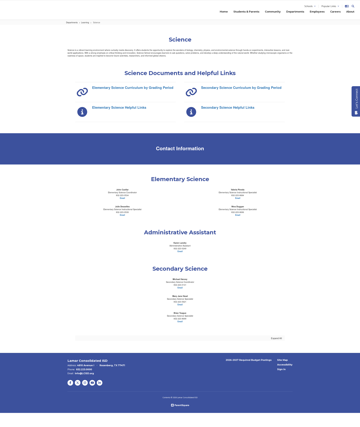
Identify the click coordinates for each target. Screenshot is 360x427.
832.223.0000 (84, 369)
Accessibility (284, 364)
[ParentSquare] (180, 405)
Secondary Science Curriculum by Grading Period (241, 87)
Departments (72, 22)
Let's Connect (356, 98)
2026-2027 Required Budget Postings (249, 360)
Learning (85, 22)
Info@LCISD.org (84, 373)
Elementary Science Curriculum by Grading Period (132, 87)
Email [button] (237, 198)
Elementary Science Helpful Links (119, 107)
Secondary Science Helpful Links (227, 107)
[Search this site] (353, 6)
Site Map (282, 360)
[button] (310, 6)
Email (122, 198)
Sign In (281, 369)
